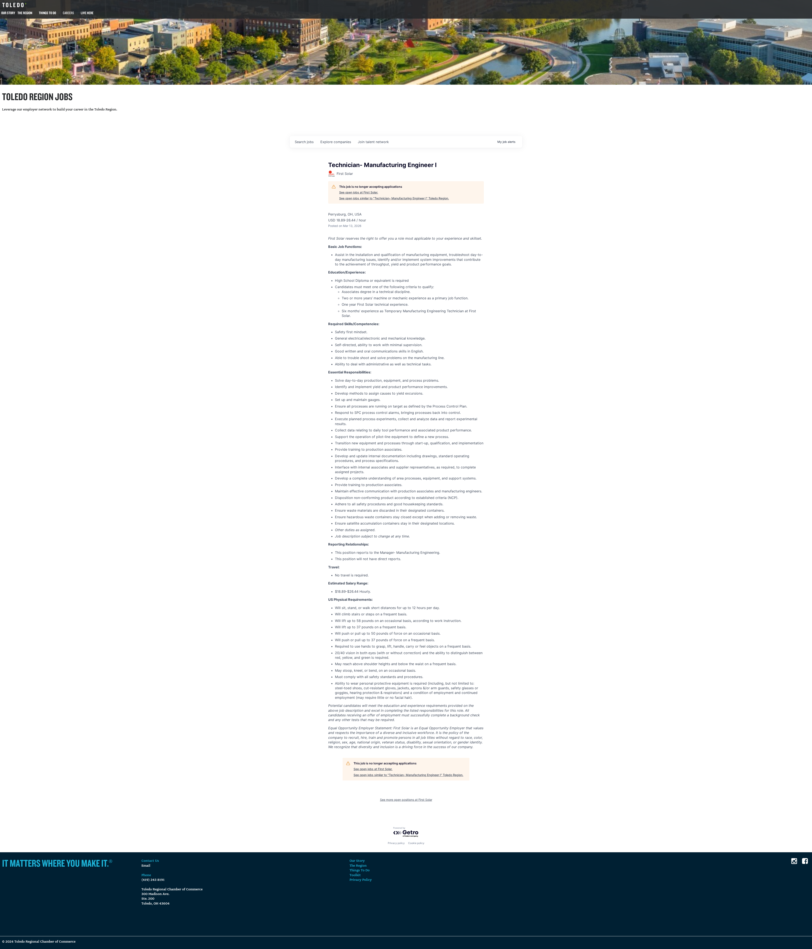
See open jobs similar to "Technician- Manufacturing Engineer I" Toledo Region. (394, 198)
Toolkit (355, 875)
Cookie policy (416, 843)
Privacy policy (396, 843)
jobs (304, 142)
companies (335, 142)
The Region (25, 13)
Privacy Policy (361, 880)
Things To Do (47, 13)
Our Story (8, 13)
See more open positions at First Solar (406, 799)
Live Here (87, 13)
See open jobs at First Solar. (358, 192)
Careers (68, 13)
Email (145, 865)
